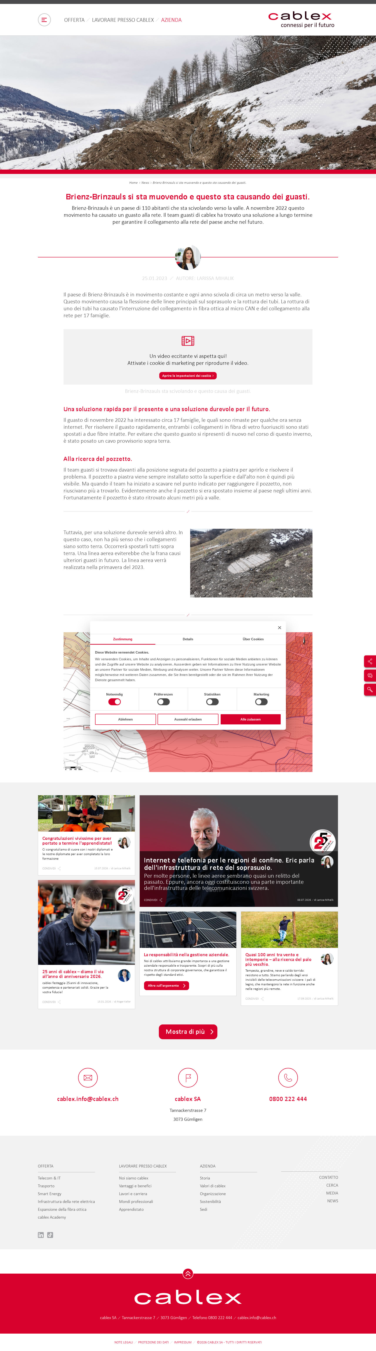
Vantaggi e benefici (135, 1185)
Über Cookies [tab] (253, 639)
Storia (205, 1178)
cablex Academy (52, 1217)
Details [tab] (188, 639)
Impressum (183, 1342)
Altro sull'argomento (163, 985)
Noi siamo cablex (133, 1178)
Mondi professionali (136, 1201)
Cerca (332, 1185)
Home (133, 182)
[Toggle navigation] (44, 19)
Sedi (203, 1209)
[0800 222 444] (288, 1078)
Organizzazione (213, 1193)
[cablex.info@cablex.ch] (88, 1078)
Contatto (328, 1177)
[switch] (163, 701)
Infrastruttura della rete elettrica (66, 1201)
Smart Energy (49, 1193)
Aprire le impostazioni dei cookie (186, 375)
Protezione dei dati (153, 1342)
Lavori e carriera (133, 1193)
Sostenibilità (210, 1201)
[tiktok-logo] (50, 1234)
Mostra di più (185, 1031)
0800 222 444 (220, 1317)
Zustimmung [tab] (123, 639)
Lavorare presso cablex (123, 20)
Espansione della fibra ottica (62, 1209)
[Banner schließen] (279, 627)
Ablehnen (125, 719)
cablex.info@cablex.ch (257, 1317)
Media (332, 1193)
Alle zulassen (250, 719)
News (145, 182)
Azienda (171, 20)
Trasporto (46, 1185)
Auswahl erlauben (188, 719)
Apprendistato (131, 1209)
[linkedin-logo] (41, 1234)
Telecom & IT (49, 1178)
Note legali (123, 1342)
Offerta (74, 20)
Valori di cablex (212, 1185)
